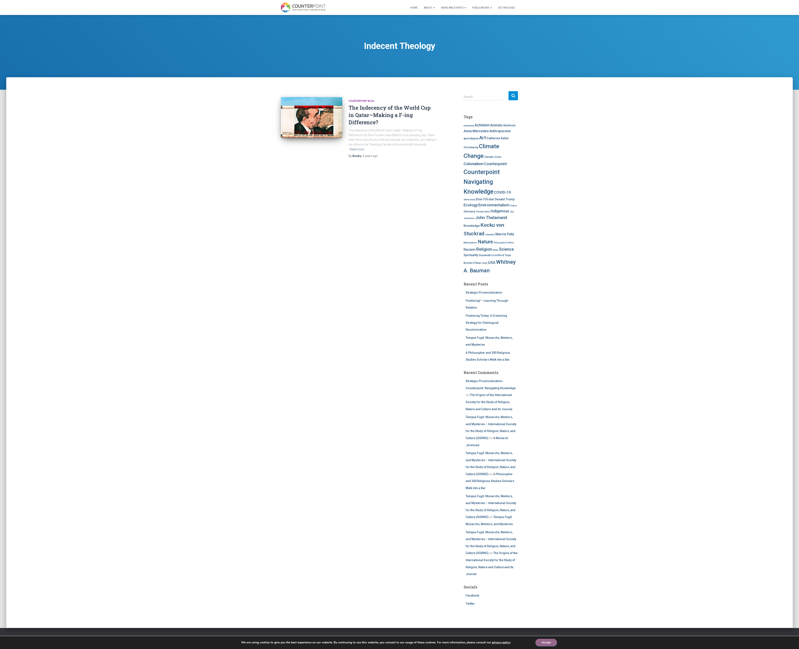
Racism (469, 249)
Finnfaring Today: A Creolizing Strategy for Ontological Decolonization (486, 322)
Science (506, 249)
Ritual (495, 250)
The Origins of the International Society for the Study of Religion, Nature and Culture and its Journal (489, 402)
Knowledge (472, 226)
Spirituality (471, 255)
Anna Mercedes (476, 131)
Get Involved (506, 7)
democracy (469, 199)
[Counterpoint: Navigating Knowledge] (303, 7)
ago (370, 156)
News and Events (452, 7)
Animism (509, 125)
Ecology (471, 205)
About (428, 7)
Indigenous (500, 211)
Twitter (470, 603)
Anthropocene (500, 131)
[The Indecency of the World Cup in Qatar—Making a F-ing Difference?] (311, 117)
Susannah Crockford (491, 255)
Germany (469, 211)
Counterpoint (495, 164)
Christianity (471, 147)
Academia (469, 125)
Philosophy (499, 242)
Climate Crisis (492, 156)
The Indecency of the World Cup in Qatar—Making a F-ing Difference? (390, 115)
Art (482, 138)
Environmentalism (493, 205)
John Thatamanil (491, 217)
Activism (482, 125)
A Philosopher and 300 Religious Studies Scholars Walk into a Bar (490, 481)
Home (414, 7)
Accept (546, 642)
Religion (484, 249)
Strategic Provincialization (484, 292)
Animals (496, 125)
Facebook (472, 595)
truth (484, 263)
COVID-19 (502, 192)
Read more (357, 149)
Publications (481, 7)
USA (491, 262)
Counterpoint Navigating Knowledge (482, 181)
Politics (510, 242)
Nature (485, 242)
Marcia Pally (504, 234)
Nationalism (470, 242)
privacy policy (501, 642)
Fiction (513, 205)
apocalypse (471, 138)
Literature (490, 234)
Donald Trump (505, 199)
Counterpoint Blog (361, 101)
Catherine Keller (498, 138)
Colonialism (474, 164)
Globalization (483, 211)
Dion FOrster (485, 199)
